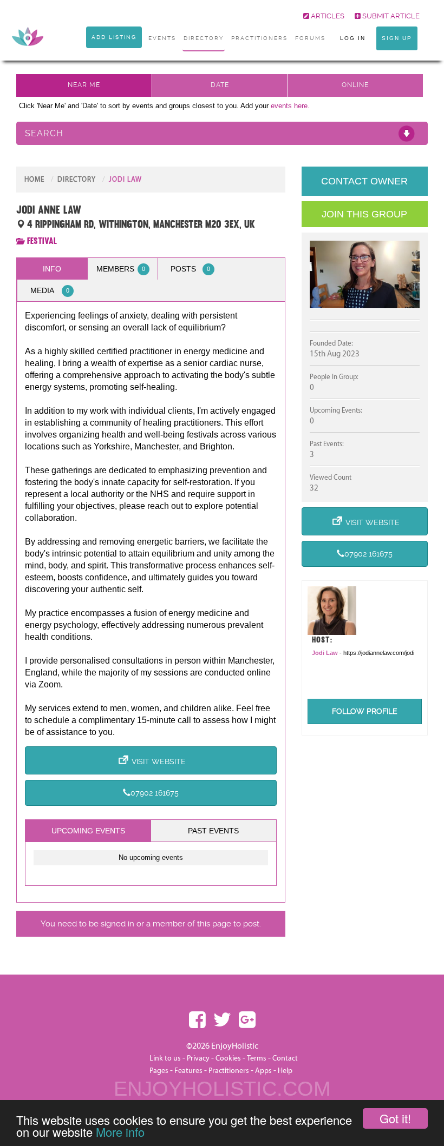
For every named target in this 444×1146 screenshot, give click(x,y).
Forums (310, 38)
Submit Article (390, 16)
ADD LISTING (114, 37)
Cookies (229, 1058)
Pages (158, 1070)
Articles (326, 16)
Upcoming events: (336, 410)
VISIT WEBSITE (159, 761)
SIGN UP (397, 38)
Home (34, 179)
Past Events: (327, 444)
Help (285, 1070)
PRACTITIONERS (259, 38)
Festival (42, 241)
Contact (285, 1058)
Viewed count (330, 477)
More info (120, 1131)
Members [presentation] (120, 268)
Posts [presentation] (191, 268)
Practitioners (228, 1070)
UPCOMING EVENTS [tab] (88, 830)
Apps (263, 1070)
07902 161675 (154, 793)
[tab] (52, 269)
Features (188, 1070)
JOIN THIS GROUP (364, 214)
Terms (256, 1058)
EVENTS (162, 38)
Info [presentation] (52, 268)
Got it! (395, 1118)
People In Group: (334, 377)
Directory (204, 38)
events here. (290, 106)
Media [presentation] (49, 290)
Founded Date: (331, 343)
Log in (352, 38)
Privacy (198, 1058)
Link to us (165, 1058)
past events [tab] (213, 830)
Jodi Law (125, 179)
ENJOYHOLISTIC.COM (222, 1088)
